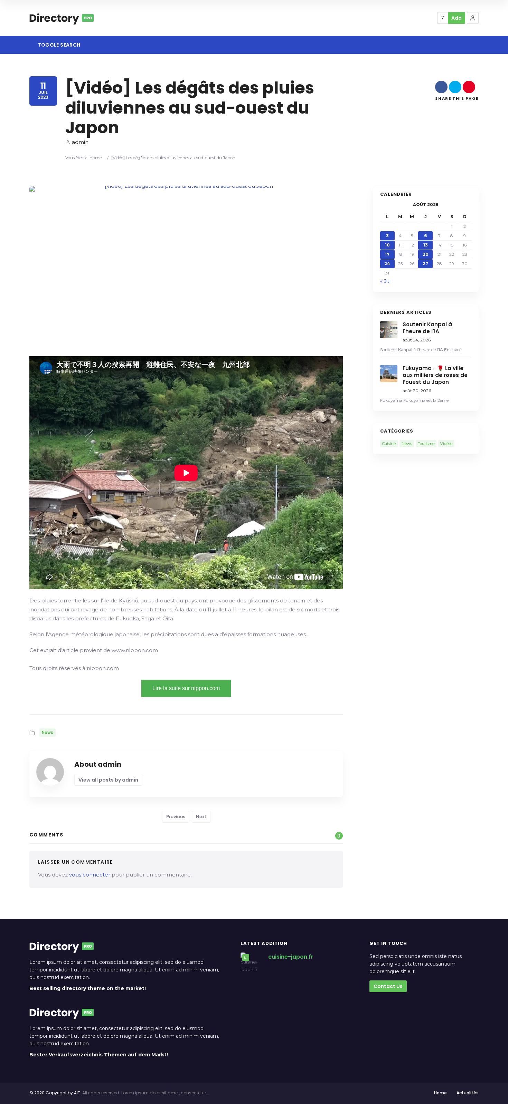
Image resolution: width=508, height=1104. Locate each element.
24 (387, 263)
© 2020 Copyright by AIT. (55, 1093)
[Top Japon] (61, 18)
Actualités (468, 1093)
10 (387, 245)
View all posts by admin (108, 779)
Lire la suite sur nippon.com (186, 688)
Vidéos (446, 443)
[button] (473, 18)
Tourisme (426, 443)
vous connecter (89, 874)
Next (201, 816)
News (47, 732)
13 (425, 245)
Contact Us (388, 986)
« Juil (386, 281)
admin (80, 142)
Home (96, 157)
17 (387, 254)
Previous (175, 816)
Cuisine (389, 443)
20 (426, 254)
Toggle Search (58, 44)
